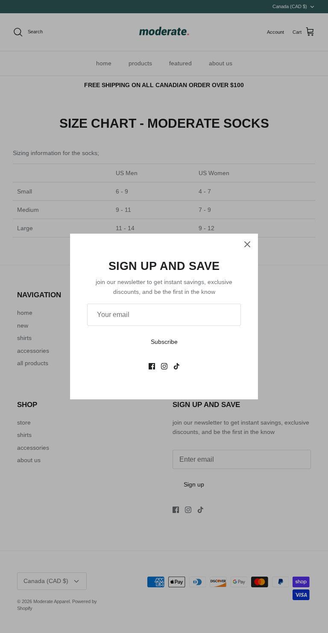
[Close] (247, 244)
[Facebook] (152, 366)
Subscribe (164, 341)
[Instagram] (164, 366)
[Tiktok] (176, 366)
